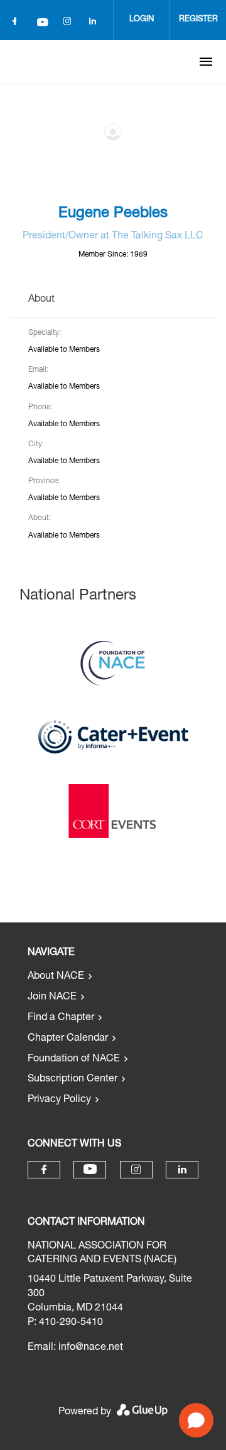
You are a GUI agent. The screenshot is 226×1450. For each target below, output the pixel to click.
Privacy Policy (59, 1100)
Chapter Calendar (68, 1039)
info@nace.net (90, 1348)
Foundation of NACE (74, 1059)
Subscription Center (72, 1080)
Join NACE (52, 998)
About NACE (56, 977)
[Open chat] (196, 1420)
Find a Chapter (61, 1018)
